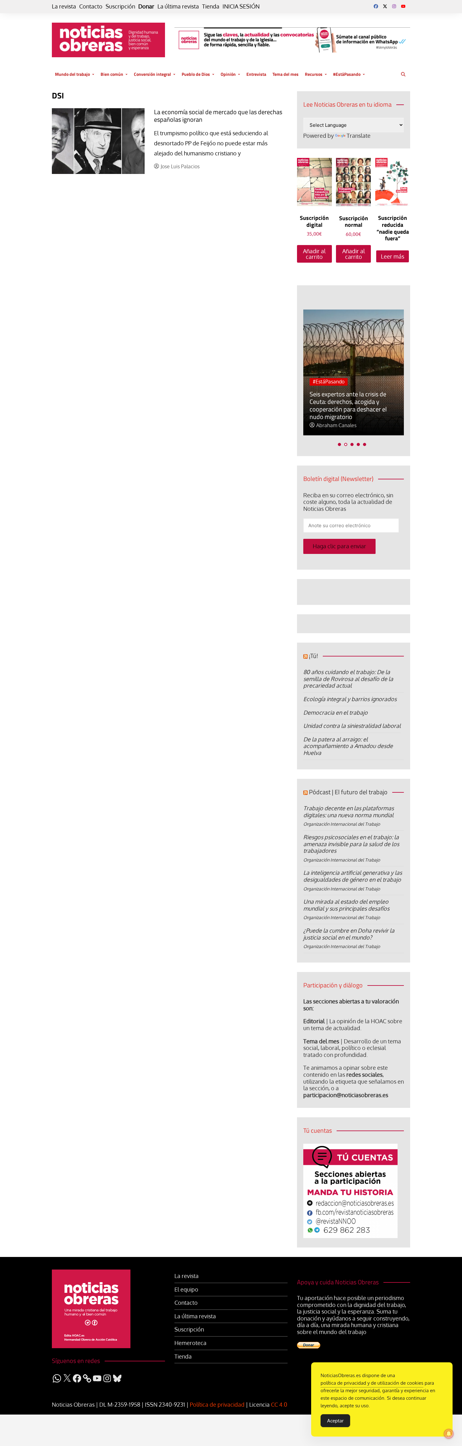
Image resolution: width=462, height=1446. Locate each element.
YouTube (403, 6)
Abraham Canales (336, 425)
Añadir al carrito (314, 254)
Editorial (314, 1021)
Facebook (376, 6)
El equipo (186, 1289)
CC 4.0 (279, 1404)
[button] (339, 444)
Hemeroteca (190, 1343)
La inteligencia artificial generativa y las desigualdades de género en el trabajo (352, 876)
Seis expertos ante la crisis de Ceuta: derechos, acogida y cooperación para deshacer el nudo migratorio (348, 405)
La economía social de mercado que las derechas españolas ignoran (218, 115)
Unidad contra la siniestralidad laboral (352, 725)
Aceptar (335, 1421)
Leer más (392, 256)
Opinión (228, 74)
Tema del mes (285, 74)
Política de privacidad (217, 1404)
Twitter (385, 6)
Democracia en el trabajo (335, 712)
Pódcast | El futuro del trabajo (348, 792)
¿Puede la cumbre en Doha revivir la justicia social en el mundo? (348, 934)
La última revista (178, 6)
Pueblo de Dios (196, 74)
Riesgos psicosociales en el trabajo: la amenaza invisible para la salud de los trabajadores (351, 844)
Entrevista (256, 74)
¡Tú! (313, 656)
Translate (359, 135)
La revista (64, 6)
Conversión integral (152, 74)
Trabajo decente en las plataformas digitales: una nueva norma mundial (348, 811)
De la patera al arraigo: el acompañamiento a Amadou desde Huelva (348, 746)
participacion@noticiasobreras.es (345, 1094)
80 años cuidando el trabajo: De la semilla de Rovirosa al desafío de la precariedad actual (348, 678)
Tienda (210, 6)
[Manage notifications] (449, 1434)
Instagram (394, 6)
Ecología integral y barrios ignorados (350, 698)
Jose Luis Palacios (180, 167)
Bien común (112, 74)
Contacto (90, 6)
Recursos (313, 74)
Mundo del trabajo (72, 74)
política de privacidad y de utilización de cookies (372, 1383)
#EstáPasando (346, 74)
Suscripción (120, 6)
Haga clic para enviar (339, 546)
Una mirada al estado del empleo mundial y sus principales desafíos (346, 905)
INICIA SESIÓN (241, 6)
